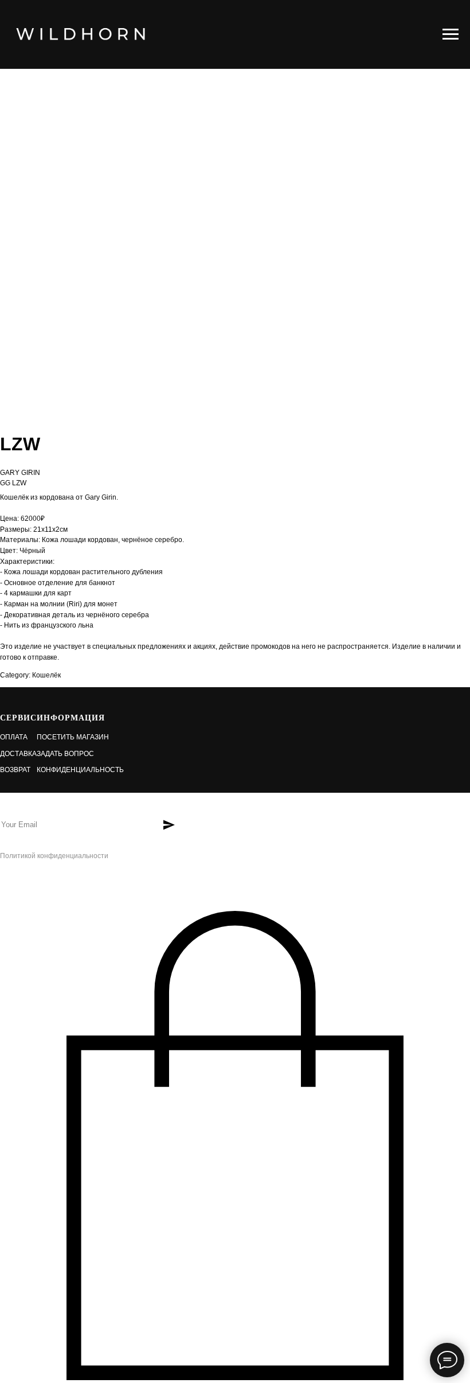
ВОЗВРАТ (15, 770)
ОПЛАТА (14, 737)
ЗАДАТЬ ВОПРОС (65, 754)
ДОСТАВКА (18, 754)
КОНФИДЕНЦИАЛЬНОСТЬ (80, 770)
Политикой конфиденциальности (54, 856)
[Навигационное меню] (450, 34)
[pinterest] (45, 884)
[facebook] (7, 884)
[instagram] (26, 884)
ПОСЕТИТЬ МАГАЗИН (73, 737)
